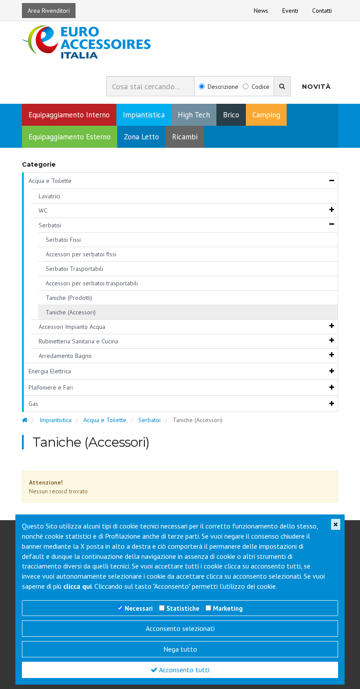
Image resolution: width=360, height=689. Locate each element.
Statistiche (182, 608)
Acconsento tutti (183, 669)
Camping (266, 115)
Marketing (228, 608)
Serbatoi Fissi (63, 240)
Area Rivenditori (49, 11)
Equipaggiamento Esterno (70, 137)
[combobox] (150, 86)
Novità (316, 87)
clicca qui (77, 586)
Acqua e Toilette (50, 181)
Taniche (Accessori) (71, 312)
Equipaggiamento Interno (69, 115)
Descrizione (223, 87)
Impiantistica (144, 115)
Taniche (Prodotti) (69, 298)
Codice (261, 87)
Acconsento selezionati (180, 628)
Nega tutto (180, 649)
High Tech (194, 115)
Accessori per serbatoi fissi (81, 254)
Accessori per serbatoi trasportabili (92, 283)
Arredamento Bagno (65, 356)
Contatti (322, 11)
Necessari (139, 608)
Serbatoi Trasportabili (74, 269)
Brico (231, 115)
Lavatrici (49, 196)
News (261, 11)
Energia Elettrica (50, 371)
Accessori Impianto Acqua (72, 327)
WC (43, 211)
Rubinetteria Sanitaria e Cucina (78, 341)
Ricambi (185, 137)
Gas (33, 404)
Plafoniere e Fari (51, 387)
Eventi (290, 11)
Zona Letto (141, 137)
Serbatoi (50, 225)
